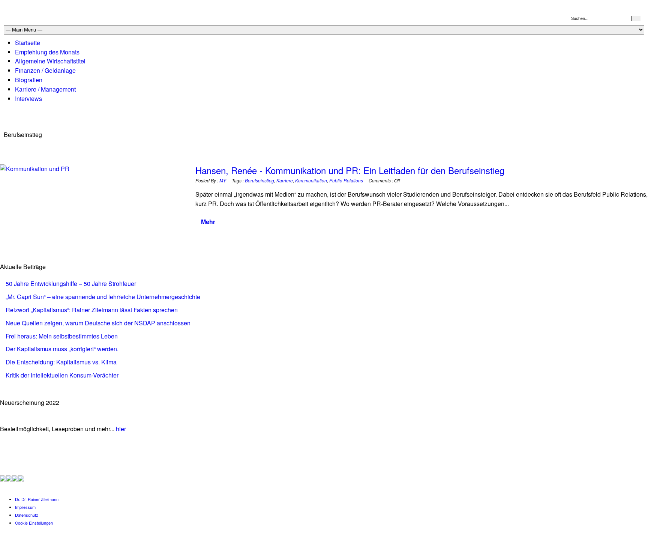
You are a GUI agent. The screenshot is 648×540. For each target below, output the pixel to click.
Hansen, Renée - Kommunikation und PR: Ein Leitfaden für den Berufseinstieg (349, 170)
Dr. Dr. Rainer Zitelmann (36, 499)
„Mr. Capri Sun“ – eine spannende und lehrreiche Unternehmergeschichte (103, 296)
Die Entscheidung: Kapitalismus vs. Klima (61, 362)
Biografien (28, 79)
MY (222, 180)
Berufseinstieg (259, 180)
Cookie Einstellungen (34, 523)
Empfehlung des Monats (47, 52)
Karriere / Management (45, 89)
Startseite (27, 42)
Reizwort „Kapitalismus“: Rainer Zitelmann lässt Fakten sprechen (92, 309)
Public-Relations (346, 180)
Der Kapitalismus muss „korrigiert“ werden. (62, 348)
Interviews (28, 98)
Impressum (25, 507)
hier (121, 428)
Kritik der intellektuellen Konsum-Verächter (62, 375)
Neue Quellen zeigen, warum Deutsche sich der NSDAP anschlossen (98, 323)
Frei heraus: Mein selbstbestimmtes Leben (62, 336)
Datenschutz (26, 515)
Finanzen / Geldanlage (45, 70)
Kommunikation (311, 180)
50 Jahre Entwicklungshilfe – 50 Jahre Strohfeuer (71, 283)
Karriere (284, 180)
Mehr (208, 221)
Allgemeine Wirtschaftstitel (50, 61)
